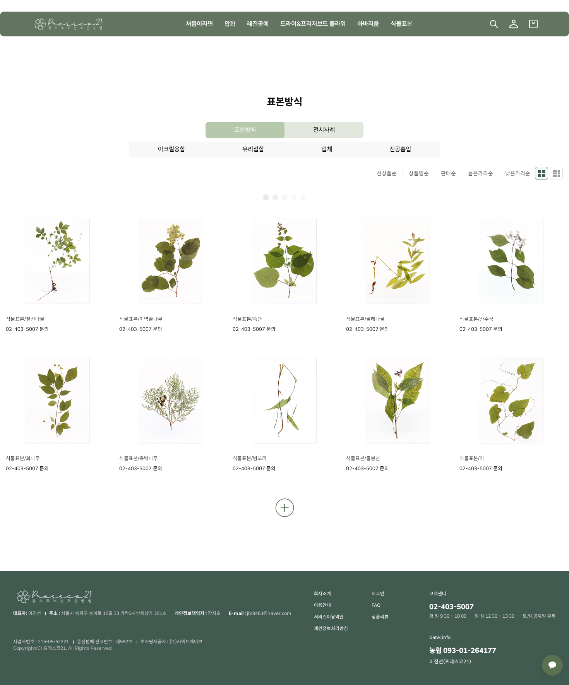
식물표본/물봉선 (363, 458)
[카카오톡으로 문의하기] (552, 665)
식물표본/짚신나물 (25, 319)
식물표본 (401, 24)
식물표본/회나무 (23, 458)
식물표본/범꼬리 (250, 458)
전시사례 (324, 130)
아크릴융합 (171, 149)
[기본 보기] (541, 173)
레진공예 (258, 24)
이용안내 (322, 605)
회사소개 (322, 594)
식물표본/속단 (247, 319)
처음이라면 (199, 24)
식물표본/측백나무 (138, 458)
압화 (230, 24)
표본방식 (245, 130)
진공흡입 (400, 149)
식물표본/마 (471, 458)
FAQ (376, 605)
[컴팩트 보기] (556, 173)
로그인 (378, 594)
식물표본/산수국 (476, 319)
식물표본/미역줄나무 (141, 319)
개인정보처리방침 (331, 628)
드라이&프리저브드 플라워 (313, 24)
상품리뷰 (380, 617)
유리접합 (253, 149)
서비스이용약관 (329, 617)
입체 (326, 149)
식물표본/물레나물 (365, 319)
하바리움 (368, 24)
